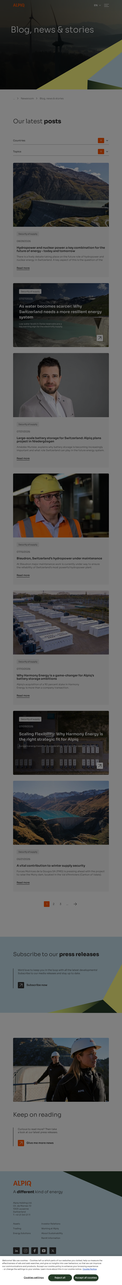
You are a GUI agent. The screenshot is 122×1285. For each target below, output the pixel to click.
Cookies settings (34, 1277)
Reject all (60, 1277)
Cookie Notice (90, 1269)
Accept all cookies (86, 1277)
